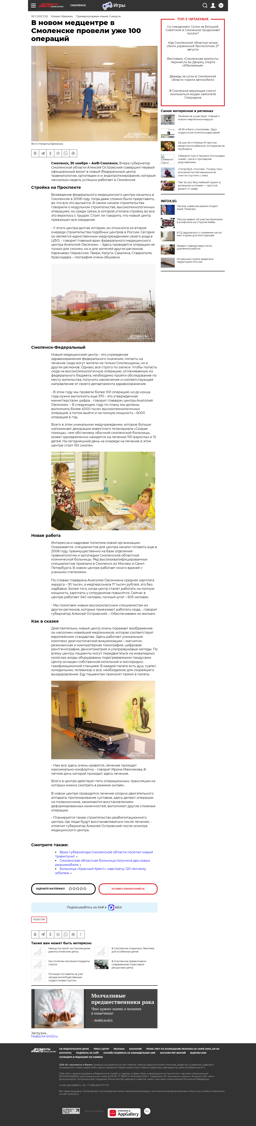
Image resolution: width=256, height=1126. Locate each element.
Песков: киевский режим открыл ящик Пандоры (197, 207)
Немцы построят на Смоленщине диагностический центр (69, 950)
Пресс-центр (101, 1049)
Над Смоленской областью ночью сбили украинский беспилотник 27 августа (193, 46)
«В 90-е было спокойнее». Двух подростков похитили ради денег (199, 131)
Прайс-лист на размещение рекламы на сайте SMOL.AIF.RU (182, 1049)
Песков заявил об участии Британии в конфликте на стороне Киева (200, 221)
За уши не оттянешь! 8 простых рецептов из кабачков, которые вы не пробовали (201, 145)
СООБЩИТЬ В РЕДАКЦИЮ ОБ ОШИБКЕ (81, 1057)
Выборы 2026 (198, 1053)
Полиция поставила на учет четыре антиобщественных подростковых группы (65, 977)
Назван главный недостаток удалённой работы (194, 247)
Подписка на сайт (87, 1053)
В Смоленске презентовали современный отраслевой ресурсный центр (129, 964)
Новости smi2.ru (44, 1036)
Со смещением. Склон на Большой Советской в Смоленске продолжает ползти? (193, 30)
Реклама (119, 1049)
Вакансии (135, 1049)
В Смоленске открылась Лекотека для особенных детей (133, 950)
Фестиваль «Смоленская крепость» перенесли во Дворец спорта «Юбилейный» (193, 62)
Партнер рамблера (93, 1111)
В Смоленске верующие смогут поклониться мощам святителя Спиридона (192, 94)
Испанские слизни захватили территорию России (195, 260)
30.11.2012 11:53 (39, 16)
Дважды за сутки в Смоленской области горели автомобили (193, 78)
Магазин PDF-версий (173, 1053)
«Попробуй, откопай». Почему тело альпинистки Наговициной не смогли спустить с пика (200, 172)
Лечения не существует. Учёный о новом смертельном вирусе (199, 118)
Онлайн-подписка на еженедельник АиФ (129, 1053)
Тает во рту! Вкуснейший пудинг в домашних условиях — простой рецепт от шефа (199, 185)
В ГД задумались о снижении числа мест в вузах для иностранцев (199, 234)
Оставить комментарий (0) (128, 889)
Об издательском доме (74, 1049)
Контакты (65, 1053)
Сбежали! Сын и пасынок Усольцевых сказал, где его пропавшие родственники (201, 159)
